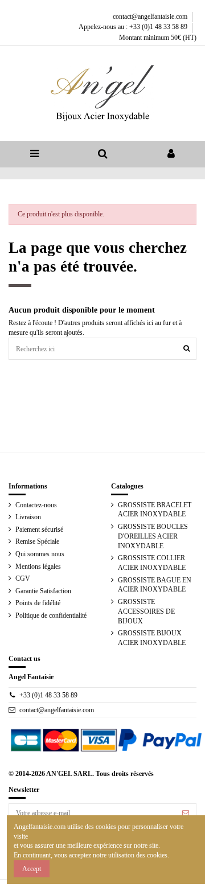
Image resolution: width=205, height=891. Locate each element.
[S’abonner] (185, 813)
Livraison (28, 517)
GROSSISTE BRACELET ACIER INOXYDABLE (154, 510)
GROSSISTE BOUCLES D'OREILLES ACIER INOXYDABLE (153, 536)
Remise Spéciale (37, 541)
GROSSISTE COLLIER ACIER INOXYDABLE (152, 563)
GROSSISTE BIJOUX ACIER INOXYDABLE (152, 638)
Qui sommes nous (39, 554)
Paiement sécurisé (39, 529)
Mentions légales (38, 566)
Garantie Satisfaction (43, 591)
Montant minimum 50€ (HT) (157, 38)
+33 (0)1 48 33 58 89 (48, 695)
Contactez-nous (36, 505)
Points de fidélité (37, 603)
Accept (31, 869)
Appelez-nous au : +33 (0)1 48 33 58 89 (134, 27)
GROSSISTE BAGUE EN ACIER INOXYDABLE (154, 585)
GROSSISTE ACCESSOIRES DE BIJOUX (146, 611)
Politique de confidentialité (51, 615)
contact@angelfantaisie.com (151, 16)
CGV (22, 578)
